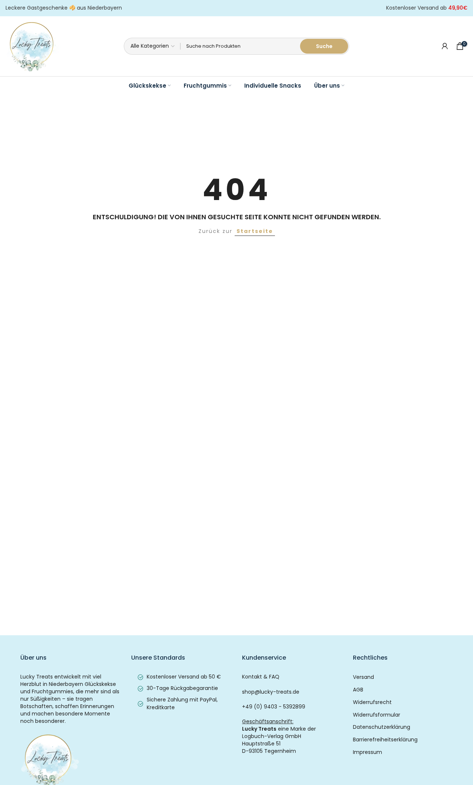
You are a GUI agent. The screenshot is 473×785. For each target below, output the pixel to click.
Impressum (367, 752)
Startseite (254, 231)
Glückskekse (147, 85)
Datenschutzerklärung (381, 727)
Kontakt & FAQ (260, 676)
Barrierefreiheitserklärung (385, 739)
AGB (358, 689)
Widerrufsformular (376, 714)
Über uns (327, 85)
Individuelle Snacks (272, 85)
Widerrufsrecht (372, 702)
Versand (363, 677)
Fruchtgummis (205, 85)
